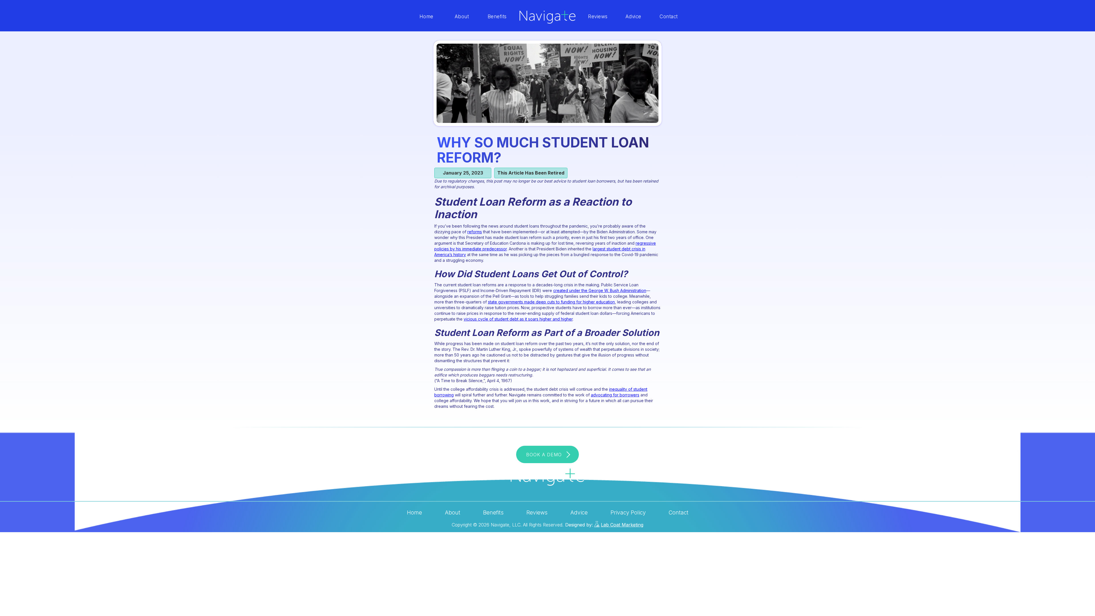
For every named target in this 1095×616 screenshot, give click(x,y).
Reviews (598, 16)
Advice (633, 16)
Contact (669, 16)
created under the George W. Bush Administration (599, 290)
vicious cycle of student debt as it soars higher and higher (518, 319)
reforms (474, 231)
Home (426, 16)
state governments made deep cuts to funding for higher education (551, 301)
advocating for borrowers (615, 394)
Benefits (497, 16)
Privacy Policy (628, 513)
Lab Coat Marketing (622, 525)
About (462, 16)
